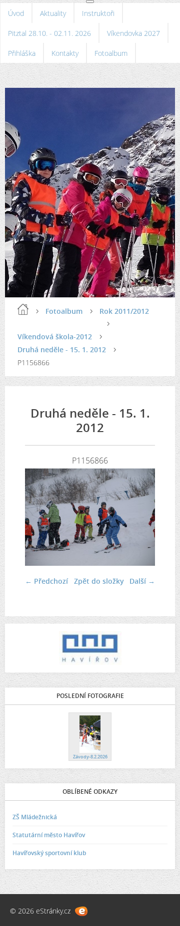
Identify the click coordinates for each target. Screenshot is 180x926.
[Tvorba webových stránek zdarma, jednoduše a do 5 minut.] (81, 911)
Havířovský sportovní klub (49, 853)
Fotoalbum (111, 53)
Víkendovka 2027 (133, 33)
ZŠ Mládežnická (34, 817)
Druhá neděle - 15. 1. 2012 (62, 349)
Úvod (16, 13)
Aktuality (53, 13)
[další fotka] (139, 517)
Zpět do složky (99, 581)
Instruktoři (98, 13)
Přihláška (22, 53)
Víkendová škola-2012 (55, 336)
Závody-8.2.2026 (90, 756)
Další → (142, 581)
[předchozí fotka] (41, 517)
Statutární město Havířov (48, 835)
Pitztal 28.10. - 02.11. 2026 (49, 33)
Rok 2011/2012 (124, 311)
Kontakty (65, 53)
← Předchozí (46, 581)
